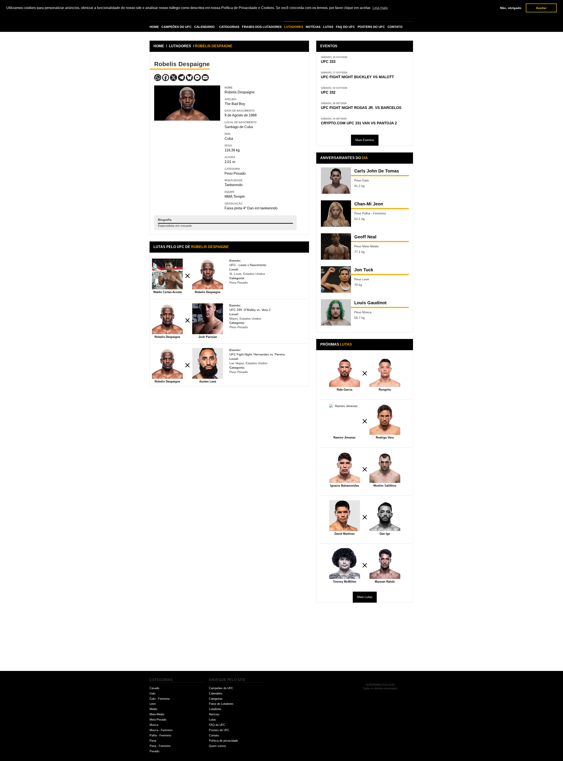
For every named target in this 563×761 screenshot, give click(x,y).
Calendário (215, 693)
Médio (153, 709)
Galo (152, 693)
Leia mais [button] (380, 8)
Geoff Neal (365, 236)
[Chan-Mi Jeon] (336, 213)
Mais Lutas (364, 597)
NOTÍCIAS (313, 27)
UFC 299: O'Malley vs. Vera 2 (250, 310)
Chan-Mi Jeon (368, 203)
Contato (214, 735)
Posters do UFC (219, 730)
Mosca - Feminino (161, 730)
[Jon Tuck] (336, 279)
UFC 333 (328, 62)
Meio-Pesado (158, 719)
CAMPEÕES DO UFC (176, 27)
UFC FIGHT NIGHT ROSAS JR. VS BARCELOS (361, 108)
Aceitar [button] (541, 8)
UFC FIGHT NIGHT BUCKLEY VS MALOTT (357, 77)
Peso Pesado (235, 173)
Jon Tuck (363, 269)
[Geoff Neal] (336, 246)
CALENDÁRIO (204, 27)
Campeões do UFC (221, 688)
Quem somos (217, 746)
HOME (154, 27)
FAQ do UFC (217, 725)
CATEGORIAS (229, 27)
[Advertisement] (187, 152)
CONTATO (395, 27)
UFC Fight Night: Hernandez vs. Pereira (257, 354)
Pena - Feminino (160, 746)
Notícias (214, 714)
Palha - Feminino (160, 735)
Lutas (212, 719)
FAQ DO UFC (345, 27)
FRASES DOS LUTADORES (262, 27)
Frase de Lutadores (221, 703)
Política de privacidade (223, 740)
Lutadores (215, 709)
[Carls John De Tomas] (336, 180)
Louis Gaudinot (370, 302)
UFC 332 (328, 92)
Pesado (154, 751)
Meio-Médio (157, 714)
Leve (153, 703)
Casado (154, 688)
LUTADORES (293, 27)
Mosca (154, 725)
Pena (153, 740)
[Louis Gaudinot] (336, 312)
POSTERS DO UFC (371, 27)
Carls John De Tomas (376, 171)
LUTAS (328, 27)
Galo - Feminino (160, 698)
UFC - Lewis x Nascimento (247, 265)
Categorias (216, 698)
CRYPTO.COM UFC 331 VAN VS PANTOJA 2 (359, 123)
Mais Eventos (364, 140)
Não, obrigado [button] (510, 8)
